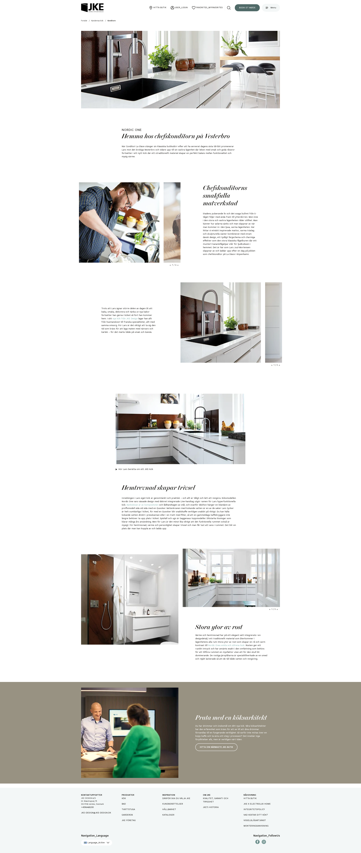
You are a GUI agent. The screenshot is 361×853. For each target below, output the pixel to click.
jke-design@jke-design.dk (96, 813)
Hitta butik (250, 798)
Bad (124, 804)
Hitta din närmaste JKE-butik (216, 747)
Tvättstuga (128, 809)
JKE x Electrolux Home (257, 804)
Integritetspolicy (254, 809)
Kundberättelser (172, 804)
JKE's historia (211, 807)
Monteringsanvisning (256, 826)
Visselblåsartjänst (255, 820)
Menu (273, 8)
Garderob (127, 815)
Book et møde (247, 8)
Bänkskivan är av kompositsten (143, 505)
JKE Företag (129, 820)
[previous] (170, 265)
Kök (124, 798)
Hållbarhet (169, 809)
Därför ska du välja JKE (176, 798)
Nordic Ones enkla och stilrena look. (226, 645)
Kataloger (168, 815)
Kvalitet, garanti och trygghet (215, 800)
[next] (177, 265)
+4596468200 (87, 807)
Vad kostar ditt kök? (256, 815)
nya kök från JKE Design (125, 319)
